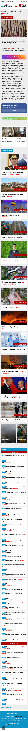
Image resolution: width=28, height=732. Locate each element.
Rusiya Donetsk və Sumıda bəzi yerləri (12, 472)
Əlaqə (17, 1)
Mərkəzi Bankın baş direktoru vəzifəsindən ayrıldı (12, 594)
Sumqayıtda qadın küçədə (13, 699)
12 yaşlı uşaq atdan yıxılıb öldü (12, 589)
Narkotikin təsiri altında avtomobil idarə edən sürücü (13, 487)
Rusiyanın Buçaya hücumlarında (13, 535)
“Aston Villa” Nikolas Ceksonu (12, 652)
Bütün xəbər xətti (6, 707)
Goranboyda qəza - (12, 482)
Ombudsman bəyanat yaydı (11, 556)
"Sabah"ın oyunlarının (12, 525)
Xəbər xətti (8, 1)
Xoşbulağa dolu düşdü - (12, 704)
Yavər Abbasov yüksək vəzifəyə (12, 695)
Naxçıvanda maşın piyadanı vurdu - (13, 662)
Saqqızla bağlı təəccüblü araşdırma (14, 639)
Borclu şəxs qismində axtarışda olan (14, 529)
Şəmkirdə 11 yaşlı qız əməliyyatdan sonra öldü (13, 678)
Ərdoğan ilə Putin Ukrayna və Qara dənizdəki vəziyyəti (13, 689)
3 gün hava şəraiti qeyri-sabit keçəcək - (12, 520)
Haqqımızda (12, 1)
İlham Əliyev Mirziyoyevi (13, 570)
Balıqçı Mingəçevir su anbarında (13, 467)
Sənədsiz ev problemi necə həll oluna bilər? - (12, 673)
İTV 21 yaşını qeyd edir (10, 598)
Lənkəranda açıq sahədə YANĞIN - (13, 478)
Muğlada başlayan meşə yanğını (13, 514)
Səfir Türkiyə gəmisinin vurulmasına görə (14, 461)
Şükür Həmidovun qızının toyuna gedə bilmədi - (13, 565)
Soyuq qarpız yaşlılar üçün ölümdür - (14, 629)
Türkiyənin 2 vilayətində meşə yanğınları (12, 667)
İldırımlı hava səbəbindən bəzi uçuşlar (12, 509)
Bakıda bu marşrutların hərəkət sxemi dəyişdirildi (12, 551)
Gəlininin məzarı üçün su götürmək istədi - (13, 540)
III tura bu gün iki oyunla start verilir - (14, 618)
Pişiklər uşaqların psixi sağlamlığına (14, 635)
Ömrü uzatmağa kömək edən (12, 624)
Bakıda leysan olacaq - (13, 560)
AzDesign (10, 724)
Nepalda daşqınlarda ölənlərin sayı (13, 503)
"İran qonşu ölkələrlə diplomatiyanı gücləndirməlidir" (13, 613)
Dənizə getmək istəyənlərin (11, 608)
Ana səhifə (3, 1)
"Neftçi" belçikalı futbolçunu (12, 684)
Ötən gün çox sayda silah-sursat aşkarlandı (13, 546)
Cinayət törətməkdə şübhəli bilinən (13, 498)
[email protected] (18, 716)
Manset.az (11, 48)
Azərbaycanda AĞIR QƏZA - (13, 456)
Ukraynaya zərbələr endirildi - (13, 647)
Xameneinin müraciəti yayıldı (12, 657)
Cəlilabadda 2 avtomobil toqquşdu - (14, 575)
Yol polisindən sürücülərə (13, 603)
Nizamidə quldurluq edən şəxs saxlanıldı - (12, 584)
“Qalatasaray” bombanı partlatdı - (14, 493)
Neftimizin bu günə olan (13, 579)
